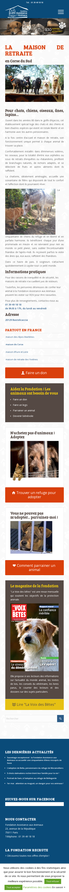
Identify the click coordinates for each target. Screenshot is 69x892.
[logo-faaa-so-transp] (28, 11)
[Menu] (59, 11)
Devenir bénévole (23, 416)
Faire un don (20, 399)
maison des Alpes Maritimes (20, 336)
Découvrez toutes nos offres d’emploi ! (28, 855)
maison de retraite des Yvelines (22, 359)
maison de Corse (14, 344)
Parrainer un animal (24, 410)
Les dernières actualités (29, 752)
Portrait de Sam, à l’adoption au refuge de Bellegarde (32, 778)
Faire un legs (20, 405)
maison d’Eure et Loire (17, 351)
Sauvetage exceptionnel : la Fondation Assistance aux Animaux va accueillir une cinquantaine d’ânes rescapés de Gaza (34, 760)
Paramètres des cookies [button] (37, 887)
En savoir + (58, 887)
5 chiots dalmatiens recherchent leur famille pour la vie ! (33, 773)
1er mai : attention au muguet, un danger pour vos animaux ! (35, 783)
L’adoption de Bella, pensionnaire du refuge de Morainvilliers (35, 768)
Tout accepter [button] (13, 887)
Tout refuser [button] (52, 881)
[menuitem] (59, 11)
